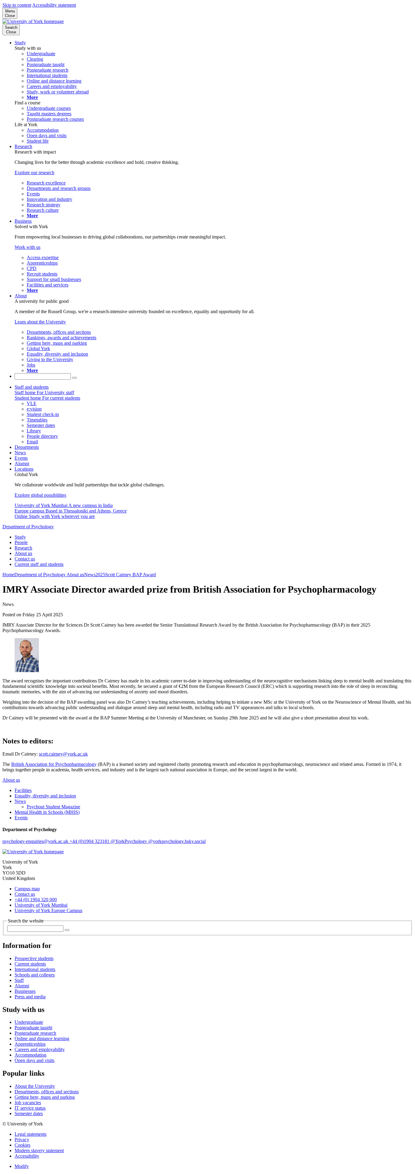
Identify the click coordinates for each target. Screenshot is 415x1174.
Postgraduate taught (33, 1027)
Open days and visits (34, 1060)
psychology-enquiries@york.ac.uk (36, 841)
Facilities (23, 790)
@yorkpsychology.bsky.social (177, 841)
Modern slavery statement (39, 1150)
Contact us (25, 558)
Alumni (22, 463)
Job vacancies (28, 1102)
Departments (27, 447)
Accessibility (27, 1156)
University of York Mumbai (41, 905)
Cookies (22, 1145)
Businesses (25, 991)
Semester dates (29, 1113)
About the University (35, 1086)
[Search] (74, 378)
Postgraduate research (35, 1033)
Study (20, 42)
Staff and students (32, 387)
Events (21, 458)
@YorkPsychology (129, 841)
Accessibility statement (54, 5)
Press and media (30, 996)
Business (23, 221)
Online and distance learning (42, 1038)
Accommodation (30, 1054)
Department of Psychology (28, 526)
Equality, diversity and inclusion (45, 795)
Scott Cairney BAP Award (130, 574)
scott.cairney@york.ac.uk (63, 753)
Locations (24, 469)
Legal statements (30, 1134)
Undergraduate (29, 1022)
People (21, 542)
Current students (30, 963)
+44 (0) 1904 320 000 (36, 899)
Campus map (27, 888)
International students (35, 969)
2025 (100, 574)
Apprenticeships (30, 1044)
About (21, 295)
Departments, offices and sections (47, 1091)
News (20, 452)
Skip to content (16, 5)
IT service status (30, 1108)
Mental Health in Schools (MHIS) (47, 812)
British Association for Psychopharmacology (54, 764)
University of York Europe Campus (48, 910)
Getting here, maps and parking (45, 1097)
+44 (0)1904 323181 (90, 841)
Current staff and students (39, 564)
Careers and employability (40, 1049)
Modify (22, 1166)
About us (23, 553)
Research (23, 146)
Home (8, 574)
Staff (19, 980)
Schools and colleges (35, 974)
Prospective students (34, 958)
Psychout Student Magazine (53, 806)
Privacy (22, 1139)
